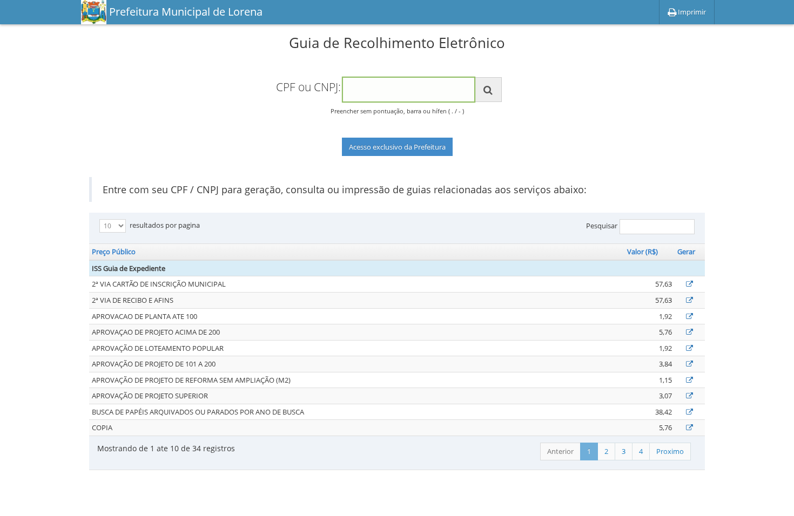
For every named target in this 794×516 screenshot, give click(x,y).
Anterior (560, 451)
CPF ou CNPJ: (308, 86)
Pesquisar (601, 226)
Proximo (670, 451)
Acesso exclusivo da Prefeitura (397, 147)
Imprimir (691, 12)
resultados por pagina (164, 225)
